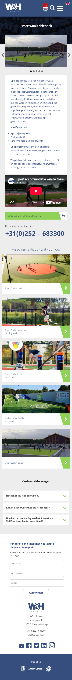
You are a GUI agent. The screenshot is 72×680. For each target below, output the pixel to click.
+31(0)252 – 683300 (34, 233)
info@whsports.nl (36, 634)
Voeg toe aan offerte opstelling (24, 215)
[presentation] (2, 55)
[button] (30, 69)
